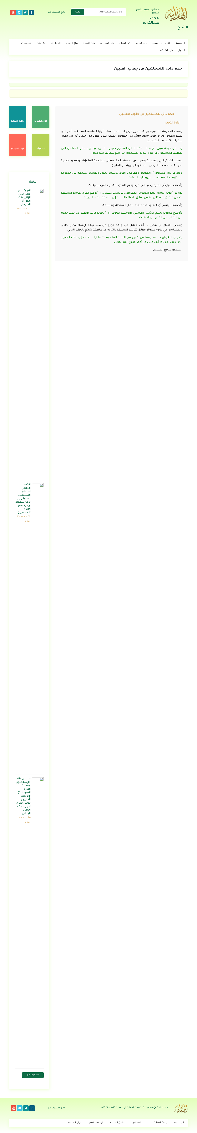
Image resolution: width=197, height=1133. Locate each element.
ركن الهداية (125, 43)
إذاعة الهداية (160, 1122)
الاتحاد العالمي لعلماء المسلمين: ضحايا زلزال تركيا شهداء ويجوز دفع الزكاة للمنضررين (23, 498)
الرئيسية (180, 43)
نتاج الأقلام (72, 43)
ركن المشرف (107, 43)
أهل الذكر (56, 43)
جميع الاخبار (33, 1075)
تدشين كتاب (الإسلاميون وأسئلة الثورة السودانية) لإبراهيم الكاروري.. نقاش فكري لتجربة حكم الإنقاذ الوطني (23, 796)
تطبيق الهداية (117, 1122)
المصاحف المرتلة (161, 43)
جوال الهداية (75, 1122)
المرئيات (41, 43)
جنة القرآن (141, 43)
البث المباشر (140, 1122)
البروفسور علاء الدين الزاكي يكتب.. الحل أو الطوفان (23, 197)
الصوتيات (26, 43)
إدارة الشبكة (166, 50)
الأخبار (182, 50)
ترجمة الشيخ (96, 1122)
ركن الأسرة (89, 43)
